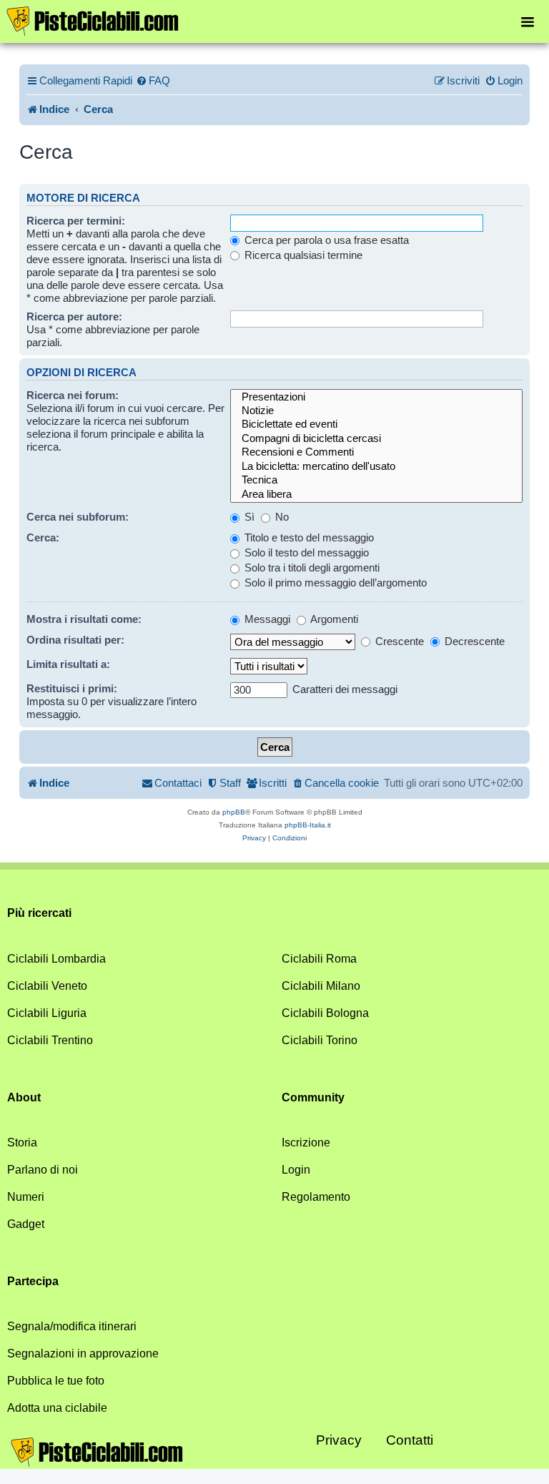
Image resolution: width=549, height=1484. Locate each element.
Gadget (25, 1224)
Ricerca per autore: (74, 316)
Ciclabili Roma (319, 959)
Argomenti (333, 619)
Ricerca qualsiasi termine (302, 255)
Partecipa (33, 1281)
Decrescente (473, 641)
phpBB (233, 812)
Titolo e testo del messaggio (308, 537)
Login (296, 1170)
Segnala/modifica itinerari (72, 1326)
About (24, 1097)
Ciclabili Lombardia (56, 959)
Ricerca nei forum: (72, 395)
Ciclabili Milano (321, 986)
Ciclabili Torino (319, 1040)
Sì (248, 517)
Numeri (25, 1197)
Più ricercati (39, 913)
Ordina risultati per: (75, 640)
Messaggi (266, 619)
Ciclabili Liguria (46, 1013)
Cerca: (42, 537)
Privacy (339, 1440)
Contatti (409, 1440)
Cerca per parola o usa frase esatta (325, 240)
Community (313, 1097)
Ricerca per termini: (75, 221)
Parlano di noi (42, 1170)
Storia (22, 1142)
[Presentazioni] (376, 397)
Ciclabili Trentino (50, 1040)
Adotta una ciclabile (57, 1408)
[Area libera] (376, 494)
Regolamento (316, 1197)
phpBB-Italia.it (308, 825)
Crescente (398, 641)
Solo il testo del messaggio (305, 552)
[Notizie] (376, 411)
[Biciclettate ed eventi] (376, 424)
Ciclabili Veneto (47, 986)
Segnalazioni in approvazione (83, 1353)
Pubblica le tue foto (55, 1381)
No (280, 517)
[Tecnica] (376, 480)
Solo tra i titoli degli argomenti (311, 567)
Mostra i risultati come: (84, 619)
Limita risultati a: (68, 664)
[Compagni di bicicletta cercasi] (376, 439)
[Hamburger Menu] (527, 21)
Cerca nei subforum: (77, 517)
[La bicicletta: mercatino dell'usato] (376, 466)
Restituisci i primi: (71, 688)
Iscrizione (306, 1142)
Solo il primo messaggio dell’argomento (334, 582)
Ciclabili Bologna (325, 1013)
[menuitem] (153, 81)
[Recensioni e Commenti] (376, 452)
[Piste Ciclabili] (93, 20)
